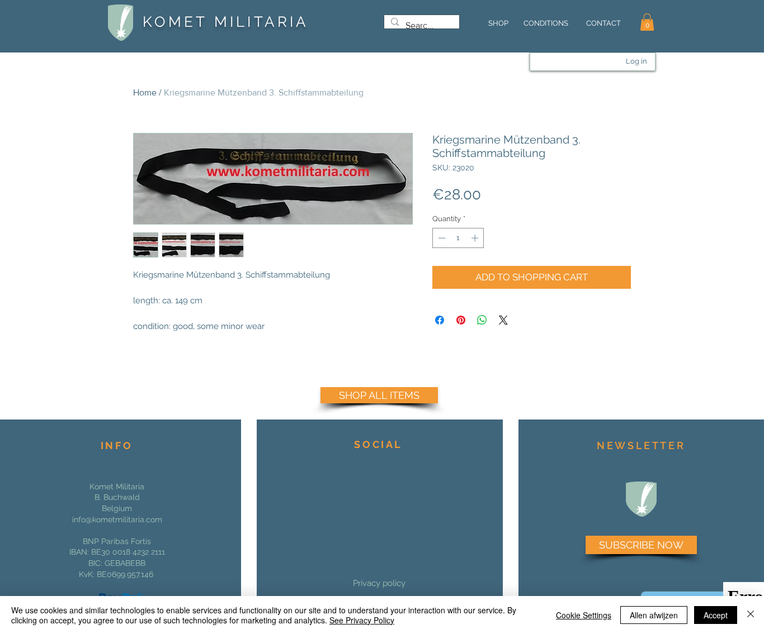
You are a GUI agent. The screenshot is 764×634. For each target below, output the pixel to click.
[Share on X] (503, 320)
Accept (716, 615)
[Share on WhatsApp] (482, 320)
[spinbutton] (458, 237)
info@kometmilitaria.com (117, 519)
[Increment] (476, 237)
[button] (647, 22)
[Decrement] (440, 237)
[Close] (750, 615)
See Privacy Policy (361, 620)
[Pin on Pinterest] (461, 320)
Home (145, 92)
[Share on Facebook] (439, 320)
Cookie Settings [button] (583, 615)
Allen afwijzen (654, 615)
